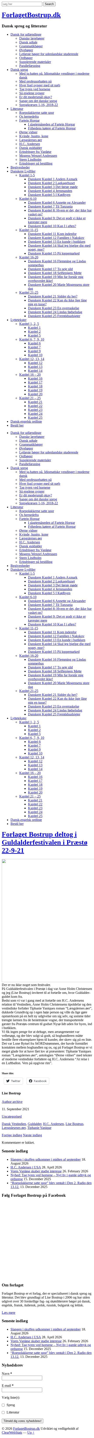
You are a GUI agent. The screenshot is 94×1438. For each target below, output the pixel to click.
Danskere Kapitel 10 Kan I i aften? (52, 226)
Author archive (12, 1102)
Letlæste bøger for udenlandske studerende (48, 54)
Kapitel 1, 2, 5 (29, 324)
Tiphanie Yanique (39, 1128)
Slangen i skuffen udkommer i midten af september (45, 1159)
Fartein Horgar (29, 120)
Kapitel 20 (35, 394)
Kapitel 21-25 (28, 292)
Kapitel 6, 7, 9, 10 (31, 339)
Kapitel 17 (35, 382)
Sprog (10, 1405)
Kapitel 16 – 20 (30, 374)
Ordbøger (26, 58)
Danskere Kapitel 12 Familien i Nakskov (56, 238)
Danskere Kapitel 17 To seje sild (50, 269)
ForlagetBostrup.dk (31, 15)
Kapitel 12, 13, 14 (31, 359)
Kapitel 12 (35, 363)
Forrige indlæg (12, 1135)
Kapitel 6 (34, 343)
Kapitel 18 (35, 386)
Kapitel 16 (35, 378)
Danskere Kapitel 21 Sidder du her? (52, 296)
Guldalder (34, 1124)
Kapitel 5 (34, 335)
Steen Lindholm (30, 159)
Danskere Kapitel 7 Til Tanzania (50, 206)
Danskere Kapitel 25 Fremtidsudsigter (54, 316)
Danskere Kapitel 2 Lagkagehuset (51, 183)
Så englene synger (31, 93)
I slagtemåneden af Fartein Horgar (51, 124)
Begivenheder (20, 167)
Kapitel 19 (35, 390)
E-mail (8, 1385)
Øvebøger (26, 50)
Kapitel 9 (34, 351)
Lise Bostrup (74, 1124)
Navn (7, 1373)
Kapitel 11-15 (28, 230)
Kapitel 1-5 (27, 175)
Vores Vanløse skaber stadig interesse (36, 1171)
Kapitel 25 (35, 417)
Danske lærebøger (31, 38)
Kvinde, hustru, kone (33, 136)
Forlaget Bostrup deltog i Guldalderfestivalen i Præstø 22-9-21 (44, 842)
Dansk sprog (19, 69)
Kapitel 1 (34, 327)
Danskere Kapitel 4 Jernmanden (50, 191)
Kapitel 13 (35, 367)
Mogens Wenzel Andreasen (38, 155)
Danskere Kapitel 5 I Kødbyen (49, 195)
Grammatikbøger (31, 46)
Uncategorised (12, 1116)
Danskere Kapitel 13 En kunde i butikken (56, 241)
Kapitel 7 (34, 347)
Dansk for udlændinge (25, 34)
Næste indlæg (32, 1135)
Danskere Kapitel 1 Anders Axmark (52, 179)
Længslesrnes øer (14, 1128)
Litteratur (16, 109)
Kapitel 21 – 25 (30, 398)
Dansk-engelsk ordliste (26, 421)
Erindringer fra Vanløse (35, 152)
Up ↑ (30, 1432)
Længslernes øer (30, 140)
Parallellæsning (29, 66)
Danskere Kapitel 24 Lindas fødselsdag (55, 312)
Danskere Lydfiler (22, 171)
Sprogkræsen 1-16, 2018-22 (38, 105)
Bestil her (17, 425)
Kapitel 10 (35, 355)
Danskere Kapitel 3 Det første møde (53, 187)
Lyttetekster (18, 320)
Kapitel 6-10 (28, 198)
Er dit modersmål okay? (35, 97)
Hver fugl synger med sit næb (39, 85)
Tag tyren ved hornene (34, 89)
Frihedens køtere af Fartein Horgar (52, 128)
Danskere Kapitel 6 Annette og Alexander (57, 202)
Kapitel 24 (35, 413)
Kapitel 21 (35, 402)
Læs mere (8, 1312)
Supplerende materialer (35, 62)
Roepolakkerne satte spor (36, 112)
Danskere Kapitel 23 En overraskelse (53, 308)
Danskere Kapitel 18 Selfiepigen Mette (55, 273)
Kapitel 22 (35, 406)
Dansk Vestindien (14, 1124)
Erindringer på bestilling (35, 163)
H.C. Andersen (29, 144)
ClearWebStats (12, 1432)
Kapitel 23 (35, 410)
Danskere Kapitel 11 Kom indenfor (52, 234)
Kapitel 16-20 (28, 257)
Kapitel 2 (34, 331)
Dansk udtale (28, 42)
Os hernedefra (29, 116)
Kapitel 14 (35, 370)
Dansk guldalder (30, 148)
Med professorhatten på (35, 81)
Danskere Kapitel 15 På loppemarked (54, 253)
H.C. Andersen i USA (25, 1167)
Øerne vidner (28, 132)
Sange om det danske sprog (38, 101)
